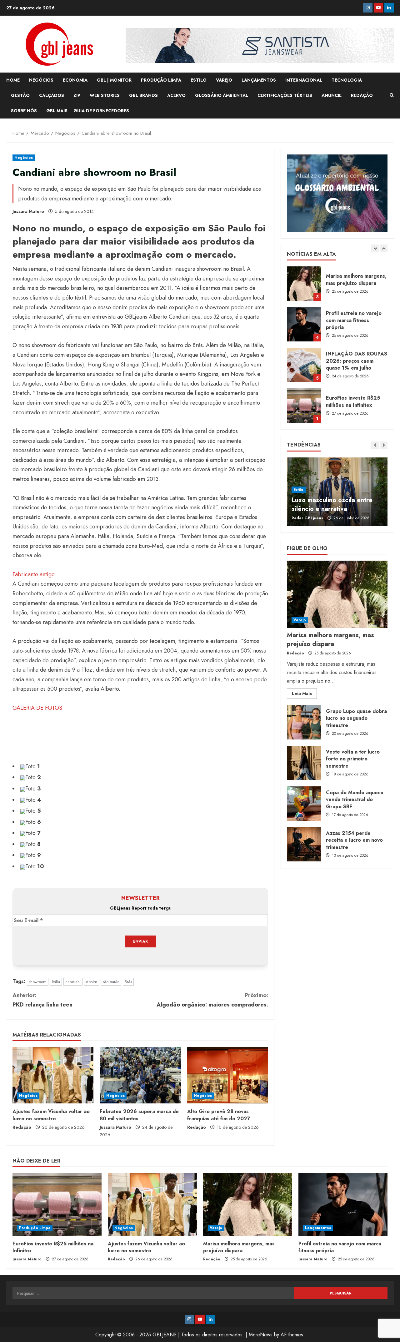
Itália (56, 982)
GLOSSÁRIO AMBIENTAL (221, 95)
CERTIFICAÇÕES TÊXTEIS (285, 95)
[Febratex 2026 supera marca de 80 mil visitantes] (140, 1075)
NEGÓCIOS (41, 80)
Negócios (23, 157)
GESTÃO (20, 95)
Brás (128, 982)
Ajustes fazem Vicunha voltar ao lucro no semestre (51, 1115)
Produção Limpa (35, 1228)
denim (91, 982)
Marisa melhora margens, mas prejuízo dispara (330, 639)
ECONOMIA (75, 80)
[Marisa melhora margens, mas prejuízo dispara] (337, 594)
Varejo (299, 620)
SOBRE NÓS (24, 111)
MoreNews (260, 1334)
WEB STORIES (105, 95)
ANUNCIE (332, 95)
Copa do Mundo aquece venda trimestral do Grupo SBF (304, 803)
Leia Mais (304, 694)
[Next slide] (384, 248)
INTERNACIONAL (303, 80)
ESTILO (199, 80)
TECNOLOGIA (347, 80)
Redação (21, 1127)
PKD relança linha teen (42, 1000)
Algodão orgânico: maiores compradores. (212, 1000)
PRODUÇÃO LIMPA (161, 80)
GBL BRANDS (143, 95)
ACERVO (176, 95)
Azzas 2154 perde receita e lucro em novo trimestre (304, 844)
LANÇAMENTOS (259, 80)
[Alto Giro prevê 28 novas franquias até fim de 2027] (227, 1075)
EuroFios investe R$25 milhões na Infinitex (304, 365)
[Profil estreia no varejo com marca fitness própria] (343, 1204)
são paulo (110, 982)
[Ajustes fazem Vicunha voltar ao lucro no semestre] (52, 1075)
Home (13, 80)
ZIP (76, 95)
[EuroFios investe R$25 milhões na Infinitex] (57, 1204)
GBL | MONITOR (114, 80)
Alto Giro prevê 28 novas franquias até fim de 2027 (218, 1115)
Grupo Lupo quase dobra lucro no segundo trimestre (304, 722)
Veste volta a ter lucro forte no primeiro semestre (304, 763)
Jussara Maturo (28, 211)
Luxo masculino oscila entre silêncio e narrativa (332, 504)
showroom (38, 982)
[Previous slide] (375, 248)
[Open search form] (392, 95)
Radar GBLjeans (307, 518)
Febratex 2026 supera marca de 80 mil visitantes (139, 1115)
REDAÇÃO (362, 95)
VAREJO (224, 80)
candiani (73, 982)
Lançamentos (318, 1228)
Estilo (298, 489)
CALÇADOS (51, 95)
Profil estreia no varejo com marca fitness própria (304, 283)
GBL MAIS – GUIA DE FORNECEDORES (87, 111)
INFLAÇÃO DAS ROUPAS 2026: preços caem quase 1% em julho (304, 324)
